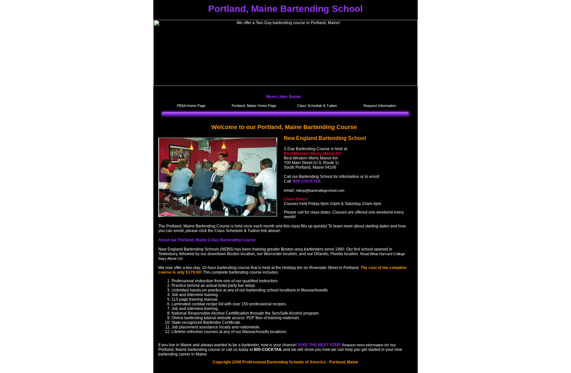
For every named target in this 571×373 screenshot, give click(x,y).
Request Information (379, 106)
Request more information (362, 345)
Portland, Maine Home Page (254, 106)
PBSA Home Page (191, 106)
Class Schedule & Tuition (317, 106)
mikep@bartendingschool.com (320, 190)
